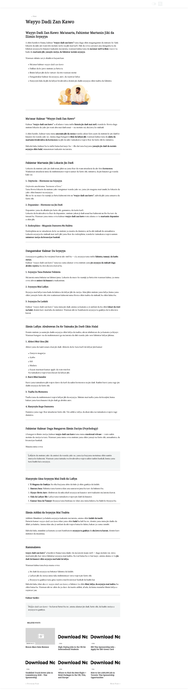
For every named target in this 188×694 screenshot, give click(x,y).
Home (28, 16)
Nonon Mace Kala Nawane (37, 647)
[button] (154, 4)
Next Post (114, 683)
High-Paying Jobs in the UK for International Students (72, 648)
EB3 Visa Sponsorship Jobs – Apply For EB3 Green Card (103, 648)
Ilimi (34, 16)
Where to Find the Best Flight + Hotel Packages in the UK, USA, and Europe (72, 675)
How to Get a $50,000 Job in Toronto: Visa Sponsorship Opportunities (103, 675)
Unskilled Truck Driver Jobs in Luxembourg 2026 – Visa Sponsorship (39, 675)
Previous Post (33, 683)
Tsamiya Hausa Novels (42, 4)
